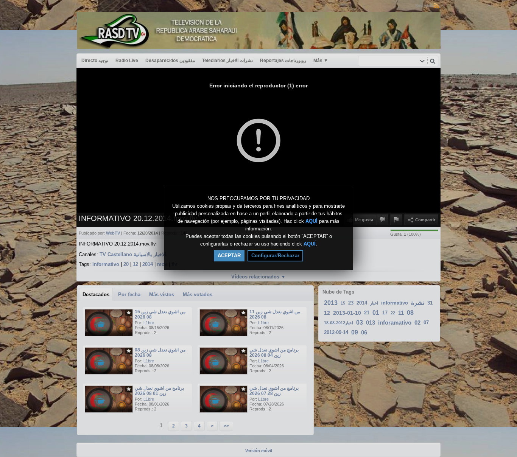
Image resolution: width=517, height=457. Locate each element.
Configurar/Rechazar (275, 255)
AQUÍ (311, 221)
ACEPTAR (229, 255)
